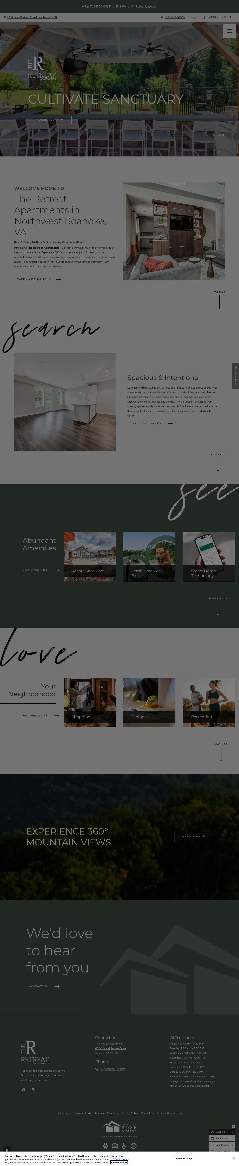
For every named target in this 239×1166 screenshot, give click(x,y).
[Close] (233, 1158)
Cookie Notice (119, 1162)
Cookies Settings (183, 1158)
